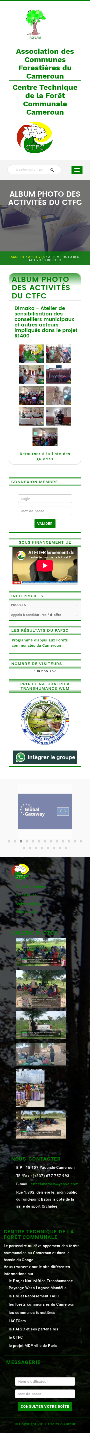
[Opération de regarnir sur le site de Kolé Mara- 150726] (41, 1124)
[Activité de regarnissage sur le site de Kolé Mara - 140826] (41, 952)
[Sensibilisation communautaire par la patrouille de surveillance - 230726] (41, 988)
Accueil (18, 257)
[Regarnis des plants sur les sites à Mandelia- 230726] (41, 1025)
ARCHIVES (37, 257)
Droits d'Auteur (62, 1424)
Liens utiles (26, 895)
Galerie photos (29, 903)
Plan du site (26, 911)
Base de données (31, 887)
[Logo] (35, 23)
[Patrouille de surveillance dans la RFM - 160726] (41, 1054)
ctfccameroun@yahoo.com (54, 1184)
